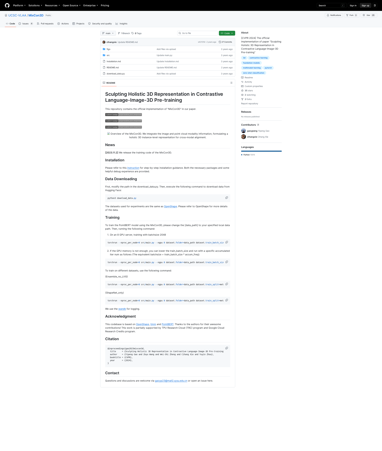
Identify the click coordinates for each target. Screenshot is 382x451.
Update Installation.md (168, 61)
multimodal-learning (252, 68)
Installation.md (114, 61)
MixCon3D (36, 15)
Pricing (105, 5)
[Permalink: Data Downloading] (103, 179)
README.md (113, 67)
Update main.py (164, 55)
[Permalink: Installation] (103, 160)
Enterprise (89, 5)
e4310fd (201, 42)
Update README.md (128, 42)
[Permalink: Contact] (103, 373)
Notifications (335, 15)
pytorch (268, 68)
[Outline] (231, 82)
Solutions (34, 5)
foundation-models (251, 63)
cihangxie (112, 42)
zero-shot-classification (253, 73)
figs (108, 49)
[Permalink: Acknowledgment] (103, 316)
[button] (227, 198)
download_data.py (116, 73)
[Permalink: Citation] (103, 339)
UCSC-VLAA (17, 15)
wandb (122, 308)
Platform (18, 5)
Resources (51, 5)
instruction (133, 167)
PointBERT (167, 324)
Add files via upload (166, 49)
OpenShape (170, 206)
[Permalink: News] (103, 145)
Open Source (70, 5)
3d (244, 58)
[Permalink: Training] (103, 217)
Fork (353, 15)
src (108, 55)
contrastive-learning (259, 58)
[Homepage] (7, 5)
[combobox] (198, 33)
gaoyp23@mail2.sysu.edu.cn (171, 380)
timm (153, 324)
